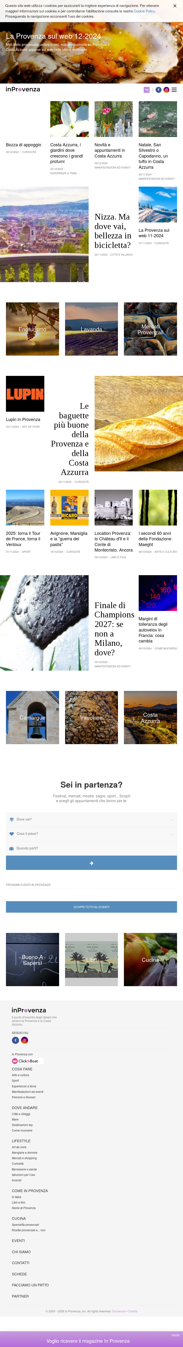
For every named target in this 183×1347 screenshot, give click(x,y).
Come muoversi (22, 1130)
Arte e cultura (20, 1075)
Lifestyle (21, 1140)
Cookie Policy (144, 10)
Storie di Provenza (24, 1208)
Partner (20, 1296)
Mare (15, 1119)
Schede (19, 1273)
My (146, 90)
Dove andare (25, 1107)
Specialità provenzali (25, 1224)
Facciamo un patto (30, 1284)
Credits (132, 1311)
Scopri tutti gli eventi (91, 907)
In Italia (16, 1197)
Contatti (20, 1262)
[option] (91, 42)
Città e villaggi (21, 1114)
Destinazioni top (22, 1125)
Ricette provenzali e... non (29, 1230)
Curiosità (18, 1163)
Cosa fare (22, 1068)
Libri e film (18, 1202)
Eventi (18, 1240)
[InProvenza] (23, 89)
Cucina (19, 1218)
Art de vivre (19, 1147)
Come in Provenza (30, 1190)
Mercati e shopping (24, 1158)
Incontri (16, 1180)
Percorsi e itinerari (24, 1097)
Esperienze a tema (24, 1086)
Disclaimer (119, 1311)
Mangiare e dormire (24, 1152)
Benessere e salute (24, 1169)
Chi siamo (21, 1251)
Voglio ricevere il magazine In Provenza (88, 1340)
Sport (15, 1080)
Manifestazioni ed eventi (27, 1091)
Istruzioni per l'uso (23, 1175)
